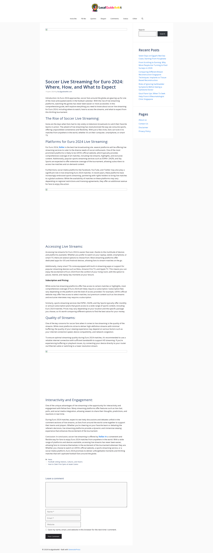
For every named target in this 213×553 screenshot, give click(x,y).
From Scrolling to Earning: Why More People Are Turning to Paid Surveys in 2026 (153, 65)
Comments (114, 18)
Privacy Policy (145, 131)
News (50, 459)
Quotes (93, 18)
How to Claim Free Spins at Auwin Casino (63, 464)
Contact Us (143, 123)
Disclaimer (143, 127)
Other (135, 18)
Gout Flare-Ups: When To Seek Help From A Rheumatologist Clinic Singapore (152, 96)
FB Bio (83, 18)
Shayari (103, 18)
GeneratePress (74, 549)
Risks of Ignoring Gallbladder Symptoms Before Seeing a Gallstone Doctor (151, 87)
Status (125, 18)
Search (142, 29)
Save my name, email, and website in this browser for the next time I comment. (82, 529)
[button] (142, 18)
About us (143, 120)
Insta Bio (73, 18)
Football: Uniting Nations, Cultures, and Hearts (65, 462)
